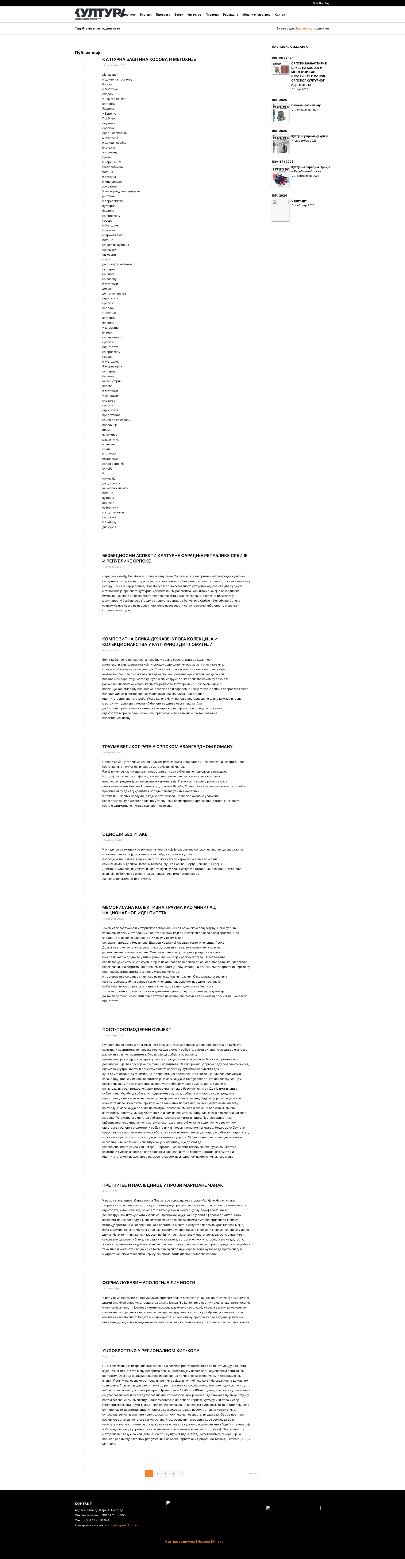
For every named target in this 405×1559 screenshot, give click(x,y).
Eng (327, 3)
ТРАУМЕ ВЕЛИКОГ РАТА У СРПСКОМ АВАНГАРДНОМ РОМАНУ (167, 746)
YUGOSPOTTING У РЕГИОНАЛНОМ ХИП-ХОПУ (150, 1350)
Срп (315, 3)
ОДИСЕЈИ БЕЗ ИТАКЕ (124, 834)
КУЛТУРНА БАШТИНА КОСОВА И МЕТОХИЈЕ (149, 59)
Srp (321, 3)
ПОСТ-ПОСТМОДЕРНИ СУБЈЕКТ (136, 1029)
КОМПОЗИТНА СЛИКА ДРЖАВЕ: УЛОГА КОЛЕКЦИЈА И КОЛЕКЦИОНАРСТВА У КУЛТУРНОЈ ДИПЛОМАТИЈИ (160, 641)
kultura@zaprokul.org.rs (121, 1525)
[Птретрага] (326, 14)
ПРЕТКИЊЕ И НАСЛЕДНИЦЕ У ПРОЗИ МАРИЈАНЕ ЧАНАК (162, 1185)
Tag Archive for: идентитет (98, 28)
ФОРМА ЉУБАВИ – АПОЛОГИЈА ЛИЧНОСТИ (148, 1282)
